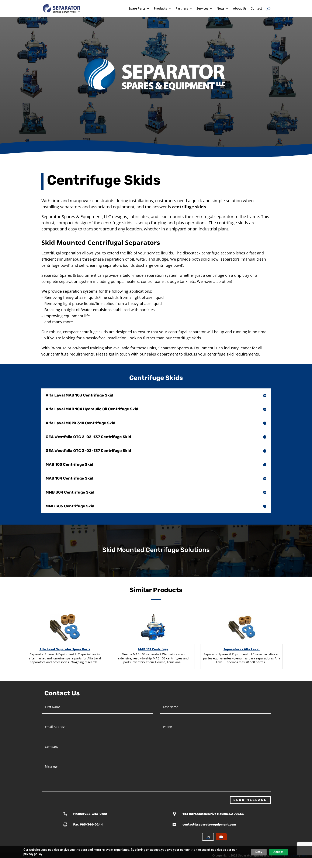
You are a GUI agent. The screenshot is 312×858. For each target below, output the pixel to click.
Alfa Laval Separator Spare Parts (64, 649)
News (221, 8)
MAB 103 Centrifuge (153, 649)
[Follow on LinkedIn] (208, 837)
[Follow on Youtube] (221, 836)
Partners (182, 8)
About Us (239, 8)
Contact (256, 8)
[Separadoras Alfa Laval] (242, 628)
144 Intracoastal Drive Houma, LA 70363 (213, 814)
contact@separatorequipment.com (209, 824)
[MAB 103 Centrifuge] (153, 628)
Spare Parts (137, 8)
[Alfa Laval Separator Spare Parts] (65, 628)
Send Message (250, 800)
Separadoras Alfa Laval (241, 649)
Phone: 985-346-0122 (90, 814)
